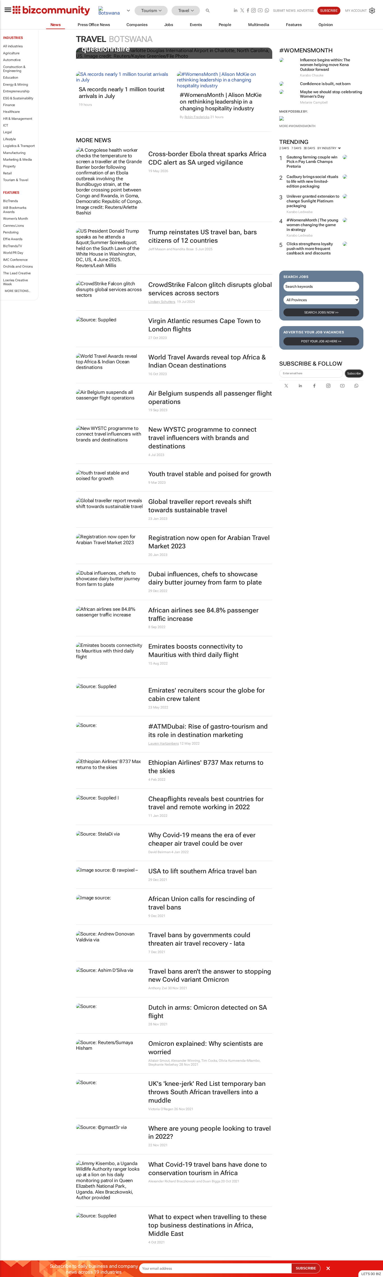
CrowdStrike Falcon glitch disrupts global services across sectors (210, 289)
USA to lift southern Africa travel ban (202, 871)
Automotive (12, 60)
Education (10, 77)
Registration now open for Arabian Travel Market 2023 (209, 542)
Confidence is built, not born (325, 83)
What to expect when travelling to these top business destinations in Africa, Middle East (207, 1225)
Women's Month (15, 219)
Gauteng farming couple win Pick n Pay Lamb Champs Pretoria (312, 162)
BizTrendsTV (12, 246)
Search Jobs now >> (321, 312)
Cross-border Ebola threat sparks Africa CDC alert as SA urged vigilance (207, 158)
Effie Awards (12, 239)
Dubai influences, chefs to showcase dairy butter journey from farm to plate (205, 578)
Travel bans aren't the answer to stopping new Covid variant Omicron (209, 976)
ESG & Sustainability (18, 98)
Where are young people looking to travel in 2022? (209, 1133)
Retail (7, 173)
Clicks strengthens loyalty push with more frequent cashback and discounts (310, 249)
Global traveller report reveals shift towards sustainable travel (200, 506)
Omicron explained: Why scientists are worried (205, 1048)
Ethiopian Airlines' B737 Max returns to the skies (206, 767)
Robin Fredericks (196, 117)
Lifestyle (9, 139)
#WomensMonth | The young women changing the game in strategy (312, 225)
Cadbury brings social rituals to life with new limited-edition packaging (312, 181)
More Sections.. (17, 291)
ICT (5, 125)
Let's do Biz (371, 1274)
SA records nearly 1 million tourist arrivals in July (122, 92)
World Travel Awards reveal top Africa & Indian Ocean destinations (207, 361)
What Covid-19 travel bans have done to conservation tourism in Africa (207, 1169)
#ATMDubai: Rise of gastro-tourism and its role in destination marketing (208, 731)
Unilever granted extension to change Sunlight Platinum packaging (313, 201)
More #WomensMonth (297, 126)
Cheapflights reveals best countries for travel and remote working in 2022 (206, 803)
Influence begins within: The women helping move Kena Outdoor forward (325, 65)
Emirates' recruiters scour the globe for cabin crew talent (206, 695)
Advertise (305, 10)
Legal (7, 132)
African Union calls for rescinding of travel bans (201, 903)
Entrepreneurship (16, 91)
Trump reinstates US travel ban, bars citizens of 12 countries (202, 236)
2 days (284, 148)
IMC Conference (15, 260)
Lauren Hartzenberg (163, 743)
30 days (309, 148)
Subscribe (354, 373)
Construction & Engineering (14, 69)
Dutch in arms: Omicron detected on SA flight (207, 1012)
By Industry (327, 148)
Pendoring (11, 232)
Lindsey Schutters (161, 302)
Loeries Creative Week (15, 282)
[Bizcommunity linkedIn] (235, 11)
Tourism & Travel (15, 180)
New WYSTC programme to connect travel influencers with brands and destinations (202, 438)
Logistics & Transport (19, 146)
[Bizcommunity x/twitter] (242, 11)
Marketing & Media (17, 160)
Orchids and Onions (18, 266)
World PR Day (13, 253)
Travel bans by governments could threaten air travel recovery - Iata (199, 939)
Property (9, 166)
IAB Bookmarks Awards (14, 210)
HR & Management (17, 119)
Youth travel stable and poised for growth (209, 474)
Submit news (284, 10)
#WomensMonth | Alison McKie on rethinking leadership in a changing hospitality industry (221, 102)
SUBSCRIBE (306, 1268)
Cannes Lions (13, 226)
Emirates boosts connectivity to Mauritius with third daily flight (195, 651)
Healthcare (11, 112)
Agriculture (11, 53)
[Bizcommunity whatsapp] (267, 11)
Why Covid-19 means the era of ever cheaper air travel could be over (201, 839)
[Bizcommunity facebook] (248, 11)
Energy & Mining (15, 84)
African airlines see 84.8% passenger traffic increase (203, 615)
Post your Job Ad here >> (321, 341)
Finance (9, 105)
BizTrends (10, 201)
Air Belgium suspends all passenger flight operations (210, 398)
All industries (13, 46)
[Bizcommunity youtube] (260, 11)
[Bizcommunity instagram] (253, 11)
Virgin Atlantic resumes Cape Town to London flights (204, 325)
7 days (296, 148)
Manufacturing (14, 153)
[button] (208, 10)
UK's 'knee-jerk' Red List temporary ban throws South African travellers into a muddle (207, 1092)
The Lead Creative (17, 273)
